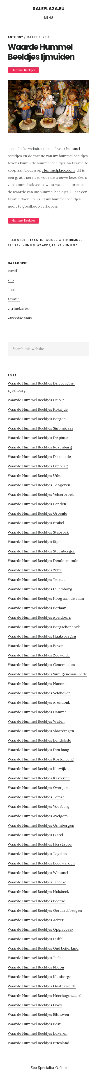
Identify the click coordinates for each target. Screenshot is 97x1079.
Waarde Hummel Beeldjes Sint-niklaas (40, 428)
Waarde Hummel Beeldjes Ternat (36, 579)
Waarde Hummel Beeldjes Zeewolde (39, 655)
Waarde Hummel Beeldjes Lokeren (37, 1033)
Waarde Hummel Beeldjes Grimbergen (41, 825)
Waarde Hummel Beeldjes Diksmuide (39, 456)
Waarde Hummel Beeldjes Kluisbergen (41, 976)
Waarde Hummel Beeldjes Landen (37, 504)
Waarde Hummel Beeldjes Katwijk (37, 768)
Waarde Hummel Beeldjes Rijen (35, 541)
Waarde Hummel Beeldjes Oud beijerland (43, 948)
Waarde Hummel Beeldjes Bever (35, 645)
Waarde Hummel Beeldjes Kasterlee (39, 778)
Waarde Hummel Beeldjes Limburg (38, 466)
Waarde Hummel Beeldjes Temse (36, 797)
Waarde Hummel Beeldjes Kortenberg (41, 759)
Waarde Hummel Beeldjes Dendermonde (43, 560)
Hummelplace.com (58, 170)
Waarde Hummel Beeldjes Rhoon (36, 967)
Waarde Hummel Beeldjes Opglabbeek (40, 929)
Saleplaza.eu (49, 8)
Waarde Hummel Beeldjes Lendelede (39, 740)
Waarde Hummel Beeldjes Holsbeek (38, 891)
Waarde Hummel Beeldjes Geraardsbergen (45, 910)
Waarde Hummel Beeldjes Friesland (38, 1043)
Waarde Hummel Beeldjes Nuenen (37, 683)
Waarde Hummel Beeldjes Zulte (35, 570)
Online (61, 1067)
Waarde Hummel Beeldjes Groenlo (37, 513)
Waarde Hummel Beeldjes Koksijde (38, 409)
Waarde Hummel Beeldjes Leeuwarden (41, 863)
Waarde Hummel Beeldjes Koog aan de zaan (46, 598)
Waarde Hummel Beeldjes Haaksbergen (42, 636)
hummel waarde (36, 245)
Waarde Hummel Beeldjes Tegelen (37, 853)
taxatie (36, 240)
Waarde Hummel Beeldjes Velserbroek (41, 494)
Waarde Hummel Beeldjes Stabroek (38, 532)
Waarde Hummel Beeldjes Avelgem (38, 816)
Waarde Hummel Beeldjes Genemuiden (41, 664)
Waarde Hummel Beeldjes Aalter (36, 920)
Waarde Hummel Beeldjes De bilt (36, 400)
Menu (48, 17)
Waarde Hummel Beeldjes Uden (35, 475)
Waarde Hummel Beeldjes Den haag (38, 749)
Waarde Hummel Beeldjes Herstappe (40, 844)
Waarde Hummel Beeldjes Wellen (36, 721)
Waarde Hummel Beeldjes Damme (37, 712)
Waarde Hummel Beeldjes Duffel (35, 938)
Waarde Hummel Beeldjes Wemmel (38, 872)
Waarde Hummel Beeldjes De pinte (38, 437)
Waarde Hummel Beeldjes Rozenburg (40, 447)
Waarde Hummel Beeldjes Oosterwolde (42, 986)
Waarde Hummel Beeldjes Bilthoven (38, 1014)
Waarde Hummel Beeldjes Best (34, 1024)
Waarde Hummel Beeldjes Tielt (34, 957)
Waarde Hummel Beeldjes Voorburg (38, 806)
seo (11, 280)
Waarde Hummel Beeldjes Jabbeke (37, 882)
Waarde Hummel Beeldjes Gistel (35, 834)
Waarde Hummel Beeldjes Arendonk (39, 702)
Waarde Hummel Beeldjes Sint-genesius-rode (47, 674)
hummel (73, 148)
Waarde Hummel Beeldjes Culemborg (40, 589)
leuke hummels (65, 245)
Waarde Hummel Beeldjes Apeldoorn (39, 617)
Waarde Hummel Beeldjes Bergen (37, 418)
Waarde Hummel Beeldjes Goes (35, 1005)
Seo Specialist (43, 1067)
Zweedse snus (20, 318)
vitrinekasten (19, 308)
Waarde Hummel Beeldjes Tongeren (39, 485)
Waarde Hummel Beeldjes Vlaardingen (41, 730)
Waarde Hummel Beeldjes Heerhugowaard (44, 995)
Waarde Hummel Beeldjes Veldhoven (39, 693)
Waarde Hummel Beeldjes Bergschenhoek (44, 626)
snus (12, 289)
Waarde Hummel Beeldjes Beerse (36, 901)
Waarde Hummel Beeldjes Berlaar (37, 608)
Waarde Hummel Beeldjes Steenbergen (41, 551)
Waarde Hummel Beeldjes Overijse (37, 787)
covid (12, 270)
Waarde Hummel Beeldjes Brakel (36, 522)
